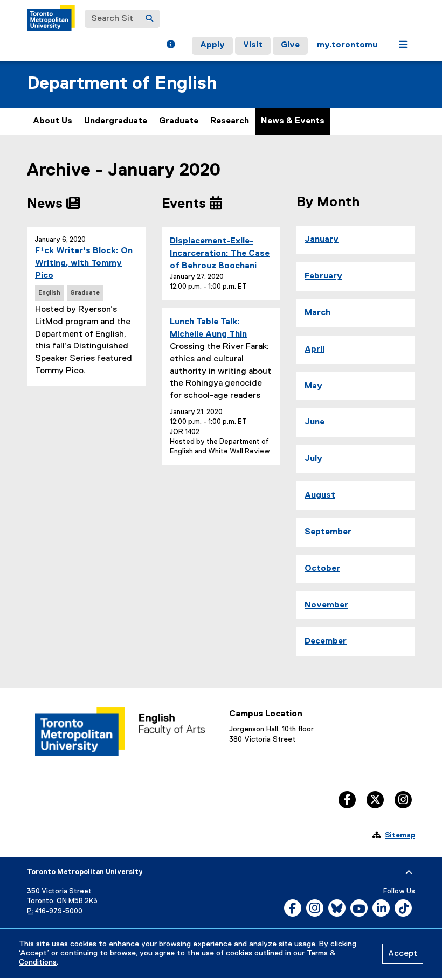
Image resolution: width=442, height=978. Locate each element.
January (322, 239)
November (326, 605)
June (314, 422)
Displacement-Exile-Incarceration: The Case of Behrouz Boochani (220, 253)
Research (229, 121)
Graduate (178, 121)
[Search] (149, 19)
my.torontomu (347, 45)
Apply (212, 45)
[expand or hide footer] (409, 872)
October (322, 568)
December (326, 641)
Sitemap (400, 835)
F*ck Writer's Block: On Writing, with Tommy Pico (84, 263)
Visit (253, 45)
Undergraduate (115, 121)
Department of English (122, 84)
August (320, 495)
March (317, 313)
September (328, 532)
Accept (402, 953)
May (313, 386)
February (323, 276)
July (313, 459)
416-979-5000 (58, 911)
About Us (52, 121)
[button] (170, 46)
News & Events (292, 121)
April (314, 349)
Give (290, 45)
